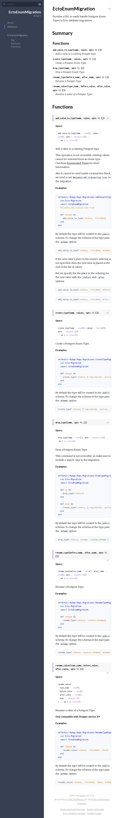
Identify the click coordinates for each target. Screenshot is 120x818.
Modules (12, 27)
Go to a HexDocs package (74, 813)
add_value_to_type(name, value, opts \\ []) (77, 50)
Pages (10, 23)
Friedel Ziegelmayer (75, 799)
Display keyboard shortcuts (72, 809)
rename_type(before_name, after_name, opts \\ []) (81, 77)
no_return (70, 140)
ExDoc (83, 795)
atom (86, 133)
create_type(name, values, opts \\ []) (74, 59)
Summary (15, 43)
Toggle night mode (95, 809)
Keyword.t (78, 137)
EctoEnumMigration (25, 12)
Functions (16, 46)
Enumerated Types (78, 163)
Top (13, 40)
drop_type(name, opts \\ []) (68, 68)
